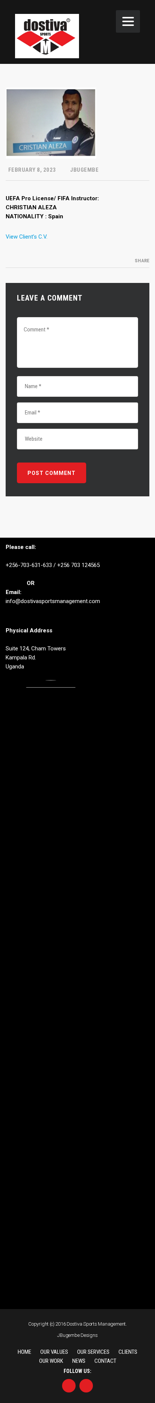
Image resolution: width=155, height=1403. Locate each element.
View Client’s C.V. (26, 236)
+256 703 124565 (78, 565)
